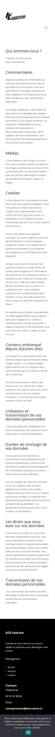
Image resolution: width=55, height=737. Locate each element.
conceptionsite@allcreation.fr (24, 708)
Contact (11, 675)
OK (28, 732)
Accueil (11, 667)
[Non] (51, 725)
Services (12, 671)
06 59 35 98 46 (14, 696)
